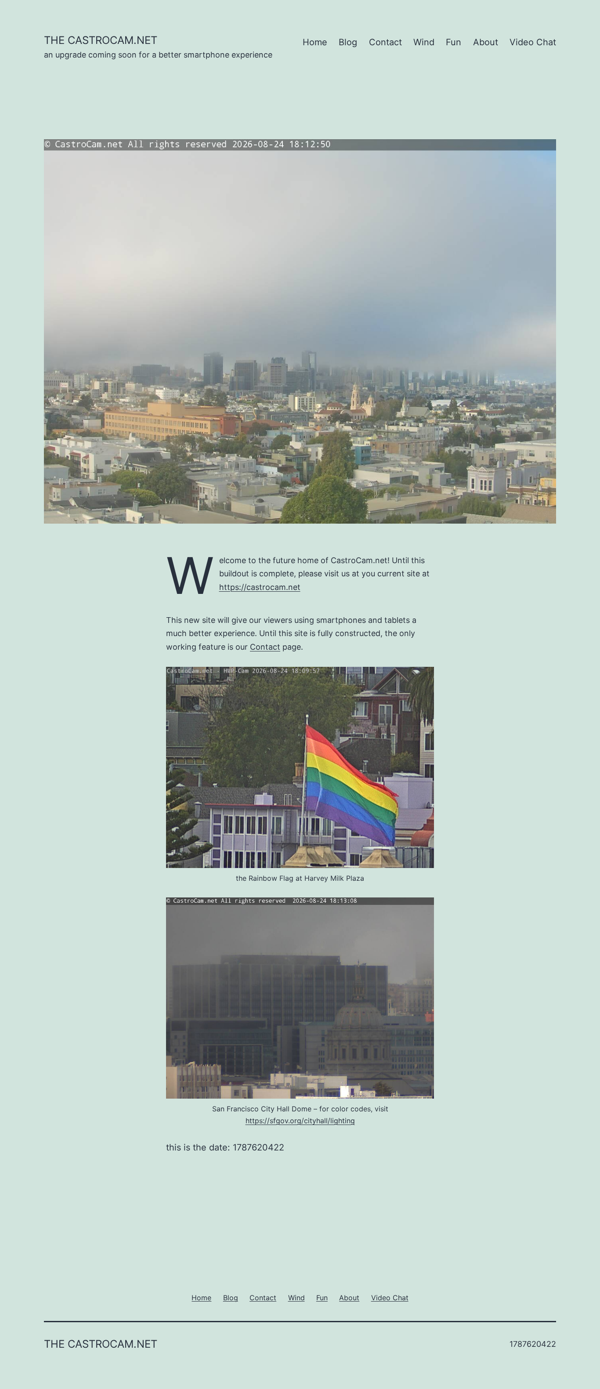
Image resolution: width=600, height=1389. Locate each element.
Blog (348, 42)
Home (315, 42)
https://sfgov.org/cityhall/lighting (300, 1120)
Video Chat (533, 42)
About (485, 42)
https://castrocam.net (259, 587)
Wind (423, 42)
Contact (385, 42)
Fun (453, 42)
